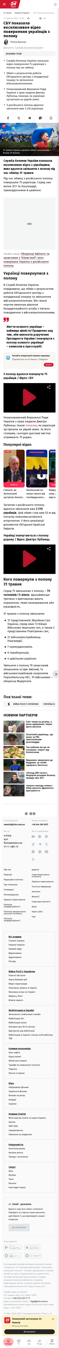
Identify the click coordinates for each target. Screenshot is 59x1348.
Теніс (11, 1179)
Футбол (12, 1175)
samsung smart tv (33, 1255)
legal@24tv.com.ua (39, 1301)
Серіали (12, 1104)
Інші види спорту (17, 1187)
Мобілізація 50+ (16, 1018)
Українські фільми (18, 1091)
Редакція (8, 875)
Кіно (11, 1083)
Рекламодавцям (11, 895)
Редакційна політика (13, 880)
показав (31, 425)
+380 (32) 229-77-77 (21, 1298)
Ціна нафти (14, 1052)
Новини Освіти (17, 1114)
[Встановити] (29, 1325)
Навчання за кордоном (20, 1134)
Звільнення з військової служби (25, 1014)
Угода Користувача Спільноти (40, 876)
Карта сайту (37, 912)
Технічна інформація (41, 887)
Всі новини (15, 936)
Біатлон (12, 1183)
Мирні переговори (18, 983)
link (33, 836)
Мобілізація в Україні (21, 1010)
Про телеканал (11, 885)
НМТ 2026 (13, 1126)
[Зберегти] (50, 118)
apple (33, 1247)
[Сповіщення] (55, 4)
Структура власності (41, 902)
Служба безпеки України (29, 47)
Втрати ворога (16, 1000)
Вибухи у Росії (16, 996)
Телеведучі (9, 890)
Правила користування (14, 900)
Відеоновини (15, 953)
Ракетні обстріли (17, 975)
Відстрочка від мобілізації (22, 1031)
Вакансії (35, 897)
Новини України (22, 13)
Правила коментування (43, 882)
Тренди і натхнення (18, 1156)
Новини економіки (20, 1048)
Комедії (12, 1099)
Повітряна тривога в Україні (23, 988)
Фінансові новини (18, 1060)
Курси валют (15, 1056)
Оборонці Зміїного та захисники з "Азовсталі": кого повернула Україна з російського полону (26, 259)
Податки (13, 1069)
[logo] (13, 4)
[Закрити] (53, 1319)
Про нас (7, 870)
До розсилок (19, 1227)
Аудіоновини (15, 957)
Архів (34, 907)
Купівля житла (16, 1152)
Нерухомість (16, 1144)
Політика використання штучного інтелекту (15, 913)
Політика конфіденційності (12, 906)
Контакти (36, 892)
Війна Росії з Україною (22, 971)
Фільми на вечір (17, 1095)
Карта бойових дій (18, 979)
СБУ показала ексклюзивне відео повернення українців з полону (44, 13)
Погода (12, 961)
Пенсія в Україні (17, 1073)
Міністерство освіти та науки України (27, 1118)
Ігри (34, 917)
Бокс (11, 1171)
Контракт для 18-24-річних (22, 1026)
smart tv (12, 1255)
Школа (12, 1122)
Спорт (12, 1166)
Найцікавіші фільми (19, 1087)
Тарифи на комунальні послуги (24, 1065)
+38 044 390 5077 (40, 824)
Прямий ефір (15, 949)
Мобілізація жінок (18, 1022)
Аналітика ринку (17, 1148)
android (12, 1247)
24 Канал (7, 13)
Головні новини (17, 940)
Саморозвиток (16, 1130)
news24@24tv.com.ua (14, 824)
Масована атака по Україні (22, 992)
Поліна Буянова (18, 42)
